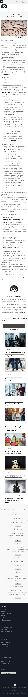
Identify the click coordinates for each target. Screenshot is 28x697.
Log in (13, 1)
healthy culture (8, 222)
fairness (16, 201)
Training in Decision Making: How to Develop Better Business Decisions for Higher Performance (15, 354)
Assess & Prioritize (5, 642)
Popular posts (14, 329)
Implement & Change (6, 646)
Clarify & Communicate (6, 627)
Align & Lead (4, 629)
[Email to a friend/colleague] (21, 38)
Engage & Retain (5, 663)
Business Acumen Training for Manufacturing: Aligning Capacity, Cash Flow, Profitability (14, 428)
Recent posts (14, 326)
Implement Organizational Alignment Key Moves (6, 619)
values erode (15, 89)
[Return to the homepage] (4, 9)
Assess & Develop (5, 661)
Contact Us (24, 2)
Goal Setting (12, 318)
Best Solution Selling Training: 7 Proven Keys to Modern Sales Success (14, 404)
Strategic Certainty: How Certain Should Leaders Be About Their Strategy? (14, 500)
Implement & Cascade (6, 631)
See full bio (23, 312)
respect (6, 89)
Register (9, 1)
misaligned (4, 91)
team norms (6, 74)
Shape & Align (4, 644)
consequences (12, 140)
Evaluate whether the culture (11, 219)
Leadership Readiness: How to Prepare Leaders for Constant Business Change (13, 379)
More (18, 526)
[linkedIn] (23, 38)
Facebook (15, 685)
